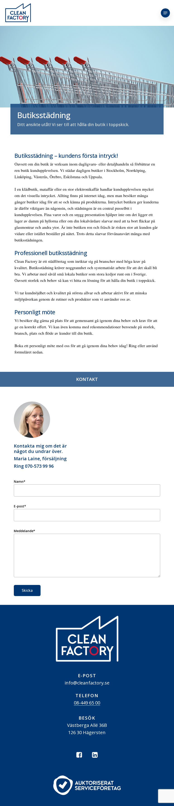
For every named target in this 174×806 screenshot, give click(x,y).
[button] (165, 13)
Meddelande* (24, 531)
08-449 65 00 (87, 703)
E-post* (20, 506)
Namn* (19, 481)
